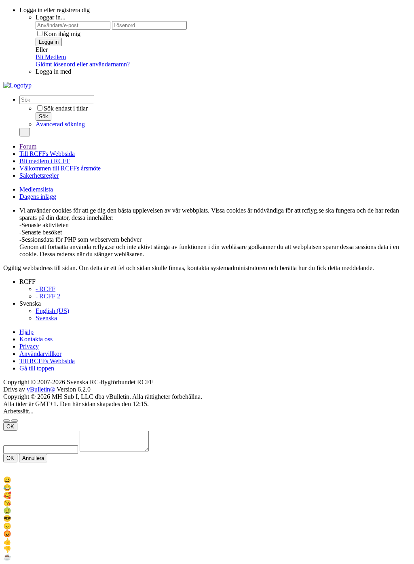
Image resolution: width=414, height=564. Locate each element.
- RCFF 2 (48, 296)
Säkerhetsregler (39, 175)
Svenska (46, 318)
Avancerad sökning (60, 124)
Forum (27, 146)
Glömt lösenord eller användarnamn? (83, 64)
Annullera (33, 458)
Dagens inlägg (37, 196)
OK (10, 427)
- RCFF (45, 288)
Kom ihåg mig (62, 33)
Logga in (49, 42)
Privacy (29, 346)
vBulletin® (41, 389)
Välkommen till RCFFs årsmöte (60, 168)
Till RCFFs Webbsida (47, 153)
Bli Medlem (51, 56)
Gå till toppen (36, 368)
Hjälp (26, 331)
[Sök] (24, 132)
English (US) (52, 310)
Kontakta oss (36, 339)
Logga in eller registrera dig (54, 9)
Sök (43, 116)
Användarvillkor (40, 353)
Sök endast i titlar (66, 108)
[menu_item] (207, 480)
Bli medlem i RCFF (44, 160)
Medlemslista (36, 189)
